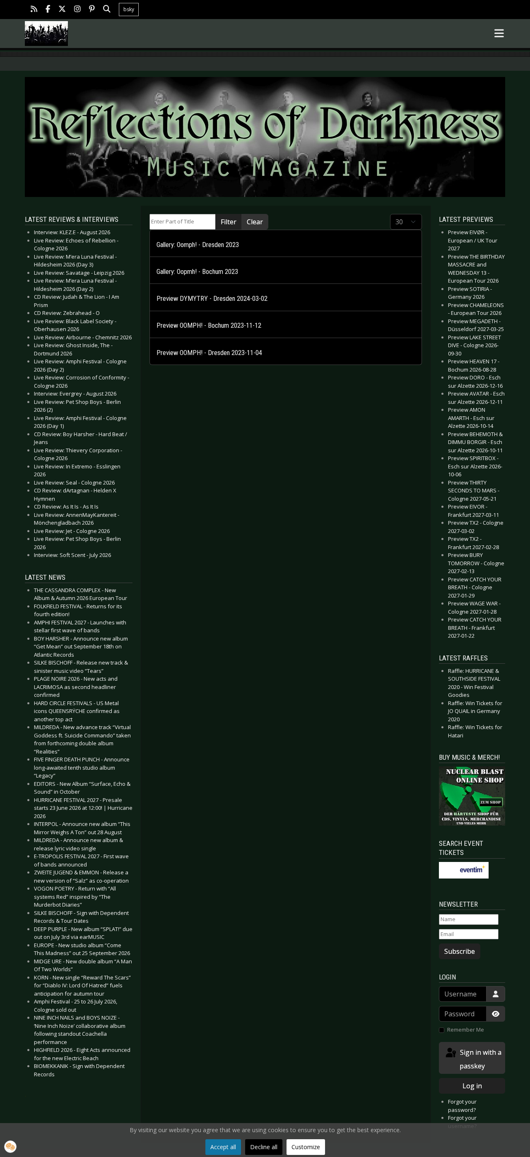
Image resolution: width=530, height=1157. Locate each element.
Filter (228, 221)
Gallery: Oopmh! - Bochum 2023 (197, 272)
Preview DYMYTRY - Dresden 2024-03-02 (212, 298)
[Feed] (34, 9)
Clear (255, 221)
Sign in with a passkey (479, 1059)
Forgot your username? (462, 1122)
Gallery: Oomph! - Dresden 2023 (198, 245)
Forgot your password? (462, 1106)
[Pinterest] (92, 9)
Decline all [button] (263, 1147)
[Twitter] (62, 9)
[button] (10, 1146)
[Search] (107, 9)
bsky (128, 9)
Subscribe (459, 951)
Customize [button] (306, 1147)
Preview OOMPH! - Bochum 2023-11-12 (209, 325)
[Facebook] (48, 9)
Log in (472, 1085)
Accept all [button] (223, 1147)
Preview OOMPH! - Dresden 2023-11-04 (209, 353)
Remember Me (465, 1029)
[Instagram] (77, 9)
